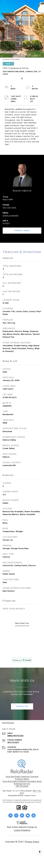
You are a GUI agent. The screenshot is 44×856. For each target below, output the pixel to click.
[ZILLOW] (33, 815)
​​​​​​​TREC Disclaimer (22, 786)
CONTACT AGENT (22, 230)
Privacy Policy (32, 842)
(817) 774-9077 (13, 742)
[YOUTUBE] (28, 815)
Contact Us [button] (22, 706)
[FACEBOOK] (10, 815)
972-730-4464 (9, 208)
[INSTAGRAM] (16, 815)
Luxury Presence (22, 830)
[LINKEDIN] (22, 815)
